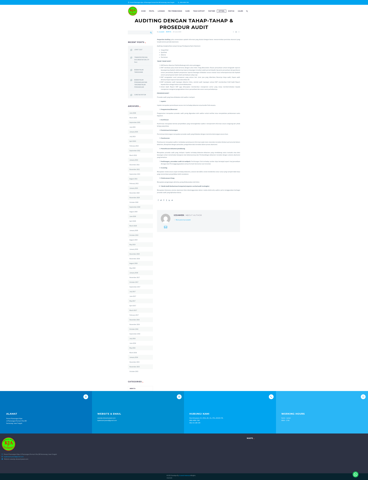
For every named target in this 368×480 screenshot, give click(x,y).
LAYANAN (161, 11)
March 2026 (133, 118)
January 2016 (133, 357)
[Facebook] (158, 200)
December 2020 (134, 193)
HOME (143, 11)
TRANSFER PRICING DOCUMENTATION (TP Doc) (141, 59)
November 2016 (134, 324)
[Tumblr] (166, 200)
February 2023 (134, 146)
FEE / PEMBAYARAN (175, 11)
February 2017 (134, 315)
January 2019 (133, 249)
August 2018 (133, 263)
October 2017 (133, 282)
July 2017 (132, 291)
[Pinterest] (164, 200)
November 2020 (134, 197)
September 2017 (134, 287)
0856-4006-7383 (184, 2)
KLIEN (187, 11)
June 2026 (132, 113)
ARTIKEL (222, 11)
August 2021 (133, 179)
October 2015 (133, 371)
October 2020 (133, 202)
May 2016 (132, 348)
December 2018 (134, 254)
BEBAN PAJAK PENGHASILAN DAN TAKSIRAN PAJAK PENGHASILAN (140, 83)
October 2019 (133, 235)
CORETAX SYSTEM (140, 95)
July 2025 (132, 127)
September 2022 (134, 150)
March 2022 (133, 155)
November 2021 (134, 169)
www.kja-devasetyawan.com (106, 418)
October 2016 (133, 329)
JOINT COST (138, 50)
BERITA (168, 32)
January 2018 (133, 273)
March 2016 (133, 353)
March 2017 (133, 310)
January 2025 (133, 132)
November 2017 (134, 277)
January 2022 (133, 160)
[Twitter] (161, 200)
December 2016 (134, 320)
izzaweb (161, 32)
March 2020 (133, 226)
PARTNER (211, 11)
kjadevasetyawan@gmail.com (14, 457)
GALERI (240, 11)
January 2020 (133, 230)
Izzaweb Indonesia (184, 475)
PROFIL (151, 11)
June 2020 (132, 216)
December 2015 (134, 362)
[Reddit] (172, 200)
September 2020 (134, 207)
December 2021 (134, 165)
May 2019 (132, 244)
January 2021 (133, 188)
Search (151, 32)
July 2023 (132, 136)
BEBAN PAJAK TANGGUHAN (139, 71)
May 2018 (132, 268)
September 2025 (134, 122)
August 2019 (133, 240)
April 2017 (132, 306)
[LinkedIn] (169, 200)
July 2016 (132, 338)
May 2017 (132, 301)
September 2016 (134, 334)
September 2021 (134, 174)
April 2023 (132, 141)
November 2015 (134, 367)
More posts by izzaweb (183, 220)
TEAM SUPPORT (199, 11)
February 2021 (134, 183)
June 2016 (132, 343)
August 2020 (133, 212)
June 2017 (132, 296)
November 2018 (134, 259)
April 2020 (132, 221)
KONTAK (231, 11)
